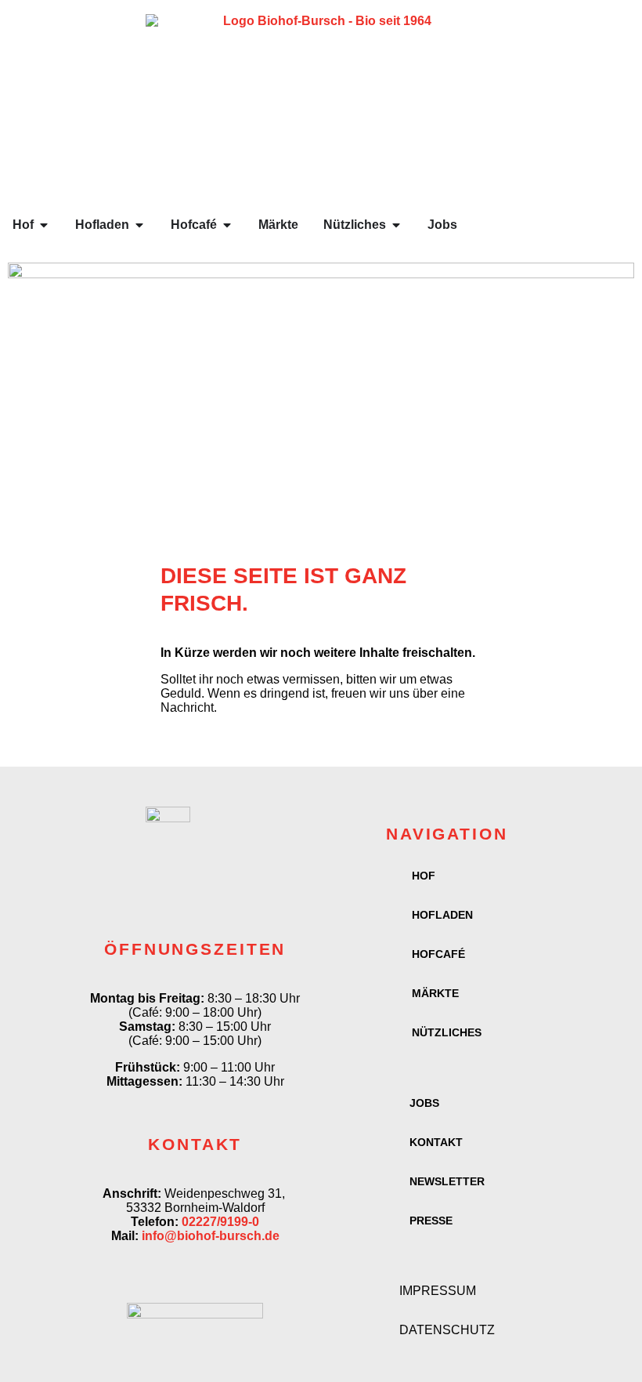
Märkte (435, 993)
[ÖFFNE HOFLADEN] (139, 225)
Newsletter (447, 1181)
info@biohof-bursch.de (211, 1235)
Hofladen (442, 915)
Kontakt (436, 1142)
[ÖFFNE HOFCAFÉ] (227, 225)
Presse (431, 1220)
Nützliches (447, 1032)
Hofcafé (438, 954)
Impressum (437, 1290)
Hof (423, 875)
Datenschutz (447, 1330)
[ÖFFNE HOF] (44, 225)
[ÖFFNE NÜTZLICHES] (396, 225)
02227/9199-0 (220, 1221)
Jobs (424, 1103)
